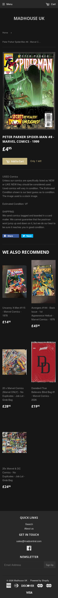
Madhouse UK (29, 18)
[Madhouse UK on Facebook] (29, 549)
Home (5, 32)
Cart (53, 4)
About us (29, 528)
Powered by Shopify (39, 580)
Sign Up (49, 564)
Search (29, 524)
